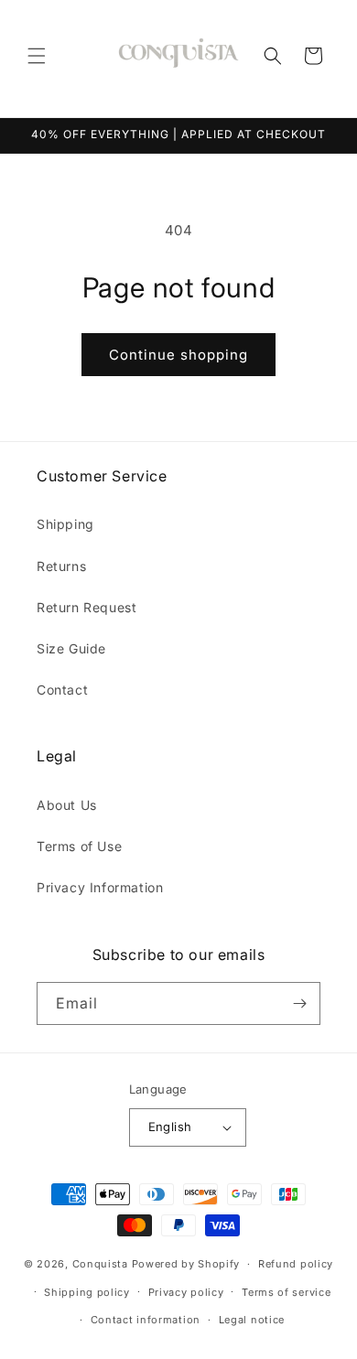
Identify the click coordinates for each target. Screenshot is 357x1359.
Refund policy (295, 1263)
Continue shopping (178, 354)
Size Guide (71, 648)
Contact (62, 689)
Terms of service (286, 1292)
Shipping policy (87, 1292)
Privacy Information (100, 887)
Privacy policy (186, 1292)
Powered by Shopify (186, 1263)
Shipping (65, 524)
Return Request (86, 607)
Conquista (100, 1263)
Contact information (145, 1319)
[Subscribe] (299, 1003)
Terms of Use (79, 846)
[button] (36, 56)
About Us (67, 805)
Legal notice (252, 1319)
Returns (61, 566)
